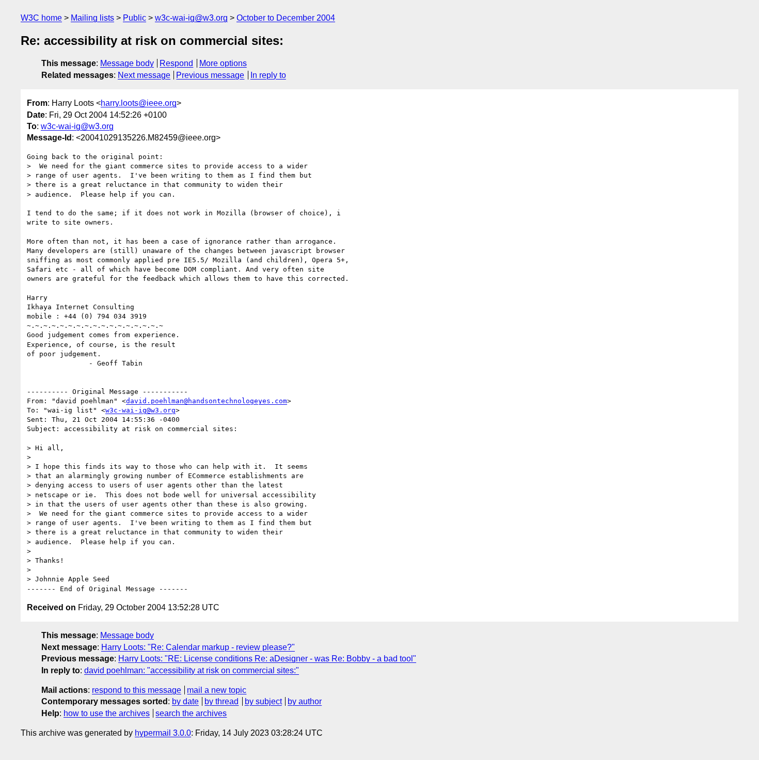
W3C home (41, 17)
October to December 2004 (285, 17)
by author (305, 701)
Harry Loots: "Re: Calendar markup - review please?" (198, 647)
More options (223, 63)
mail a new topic (216, 690)
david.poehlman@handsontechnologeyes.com (206, 401)
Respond (176, 63)
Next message (144, 75)
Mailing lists (92, 17)
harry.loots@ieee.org (139, 103)
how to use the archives (107, 713)
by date (185, 701)
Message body (127, 63)
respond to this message (136, 690)
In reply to (268, 75)
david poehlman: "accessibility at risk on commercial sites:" (191, 670)
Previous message (210, 75)
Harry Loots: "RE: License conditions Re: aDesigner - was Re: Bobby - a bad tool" (267, 658)
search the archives (191, 713)
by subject (263, 701)
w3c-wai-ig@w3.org (191, 17)
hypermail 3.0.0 (163, 733)
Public (134, 17)
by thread (221, 701)
